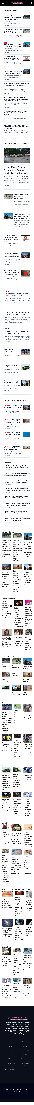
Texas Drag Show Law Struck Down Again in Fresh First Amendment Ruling (13, 71)
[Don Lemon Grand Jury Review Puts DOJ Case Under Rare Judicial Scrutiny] (25, 386)
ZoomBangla (17, 1091)
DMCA (10, 1050)
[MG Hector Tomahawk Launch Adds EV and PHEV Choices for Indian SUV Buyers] (25, 370)
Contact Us (25, 1042)
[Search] (31, 3)
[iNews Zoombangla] (17, 3)
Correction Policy (10, 1063)
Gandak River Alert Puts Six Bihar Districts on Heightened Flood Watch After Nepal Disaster (13, 32)
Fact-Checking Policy (25, 1064)
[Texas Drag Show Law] (26, 74)
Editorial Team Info (10, 1059)
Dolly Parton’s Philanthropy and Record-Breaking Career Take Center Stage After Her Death (16, 99)
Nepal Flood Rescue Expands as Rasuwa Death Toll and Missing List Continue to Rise (12, 18)
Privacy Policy (25, 1050)
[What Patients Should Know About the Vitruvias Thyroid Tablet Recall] (26, 423)
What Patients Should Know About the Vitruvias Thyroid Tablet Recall (16, 84)
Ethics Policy (24, 1059)
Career (10, 1046)
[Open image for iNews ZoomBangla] (26, 434)
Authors (25, 1054)
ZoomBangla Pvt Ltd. (15, 1089)
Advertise (25, 1046)
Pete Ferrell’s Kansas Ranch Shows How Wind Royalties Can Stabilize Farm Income (17, 113)
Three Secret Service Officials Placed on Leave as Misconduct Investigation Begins (13, 45)
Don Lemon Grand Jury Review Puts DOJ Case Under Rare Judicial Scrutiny (11, 383)
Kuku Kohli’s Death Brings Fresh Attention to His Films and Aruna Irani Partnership (16, 127)
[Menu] (3, 3)
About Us (10, 1042)
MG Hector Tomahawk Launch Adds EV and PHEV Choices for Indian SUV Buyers (11, 368)
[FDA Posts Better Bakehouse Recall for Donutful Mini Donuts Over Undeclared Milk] (26, 60)
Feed (10, 1054)
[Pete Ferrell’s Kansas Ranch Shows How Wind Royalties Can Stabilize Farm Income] (26, 449)
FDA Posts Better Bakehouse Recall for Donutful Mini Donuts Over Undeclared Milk (12, 59)
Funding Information (10, 1069)
